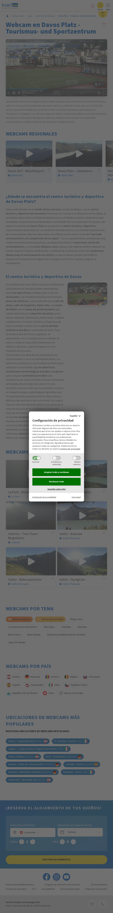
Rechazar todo (56, 481)
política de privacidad (70, 448)
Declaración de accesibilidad (44, 497)
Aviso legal (76, 497)
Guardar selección (56, 489)
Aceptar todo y (56, 472)
